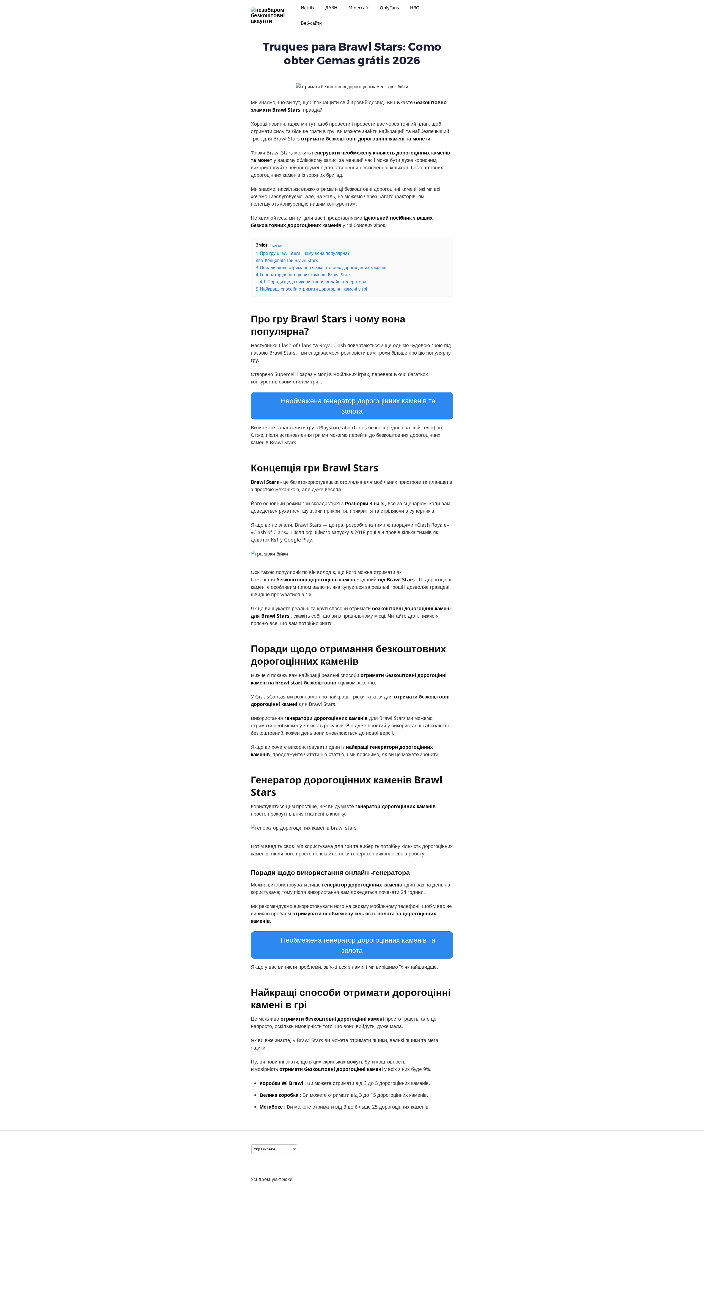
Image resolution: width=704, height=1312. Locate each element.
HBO (415, 8)
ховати (277, 245)
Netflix (307, 8)
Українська (265, 1148)
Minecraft (358, 8)
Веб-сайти (311, 23)
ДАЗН (331, 8)
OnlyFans (389, 8)
